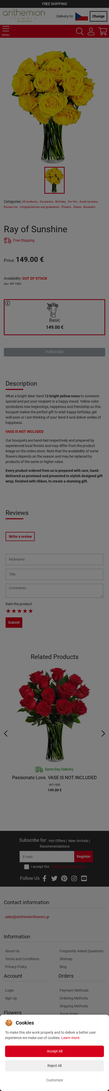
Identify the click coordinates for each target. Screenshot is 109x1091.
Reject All (54, 1066)
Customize (54, 1080)
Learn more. (70, 1038)
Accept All (54, 1051)
